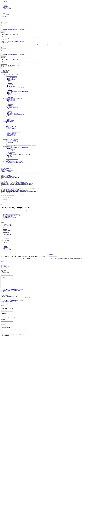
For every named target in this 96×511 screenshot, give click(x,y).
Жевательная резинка (13, 107)
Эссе (9, 85)
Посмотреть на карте (34, 258)
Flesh (9, 155)
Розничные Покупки (7, 10)
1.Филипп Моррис (13, 88)
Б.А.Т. (10, 80)
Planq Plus (10, 97)
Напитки (10, 218)
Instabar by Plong (12, 94)
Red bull (10, 156)
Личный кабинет (7, 234)
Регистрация (6, 14)
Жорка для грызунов (10, 176)
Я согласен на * (13, 289)
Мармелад (11, 109)
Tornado (10, 157)
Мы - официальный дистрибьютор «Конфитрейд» (16, 190)
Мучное (10, 111)
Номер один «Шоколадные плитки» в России (15, 187)
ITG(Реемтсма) (11, 79)
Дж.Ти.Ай (11, 78)
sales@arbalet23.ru (53, 256)
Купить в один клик (15, 290)
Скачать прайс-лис (7, 8)
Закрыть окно (4, 39)
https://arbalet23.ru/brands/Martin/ (7, 195)
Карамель (11, 108)
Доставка (5, 5)
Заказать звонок (4, 16)
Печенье (10, 112)
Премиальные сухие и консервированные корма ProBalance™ (19, 183)
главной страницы (12, 210)
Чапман (10, 84)
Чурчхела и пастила (13, 113)
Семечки (10, 104)
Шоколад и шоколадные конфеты (16, 114)
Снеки (10, 105)
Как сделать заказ (7, 7)
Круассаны (11, 115)
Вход (4, 13)
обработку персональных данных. (15, 29)
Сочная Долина (12, 150)
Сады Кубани (11, 152)
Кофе (10, 119)
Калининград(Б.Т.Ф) (13, 81)
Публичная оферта (7, 238)
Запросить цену (12, 301)
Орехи (10, 102)
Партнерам (5, 6)
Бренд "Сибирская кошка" (11, 171)
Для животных (14, 217)
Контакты (5, 9)
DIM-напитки (11, 120)
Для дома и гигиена (17, 219)
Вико (9, 148)
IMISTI (10, 93)
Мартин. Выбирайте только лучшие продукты (15, 194)
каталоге (32, 210)
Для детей (11, 216)
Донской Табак (12, 86)
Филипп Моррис (12, 77)
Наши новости (4, 169)
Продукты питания (17, 215)
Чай (9, 118)
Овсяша (10, 153)
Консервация (11, 100)
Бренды (5, 3)
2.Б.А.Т (10, 90)
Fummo (10, 92)
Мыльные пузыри (12, 138)
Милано (10, 83)
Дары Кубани (11, 149)
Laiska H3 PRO (11, 95)
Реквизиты (5, 237)
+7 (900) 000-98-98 (13, 41)
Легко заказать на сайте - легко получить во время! (16, 179)
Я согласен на (13, 29)
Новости (5, 2)
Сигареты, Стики (16, 214)
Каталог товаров (4, 72)
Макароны (11, 101)
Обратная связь (4, 265)
